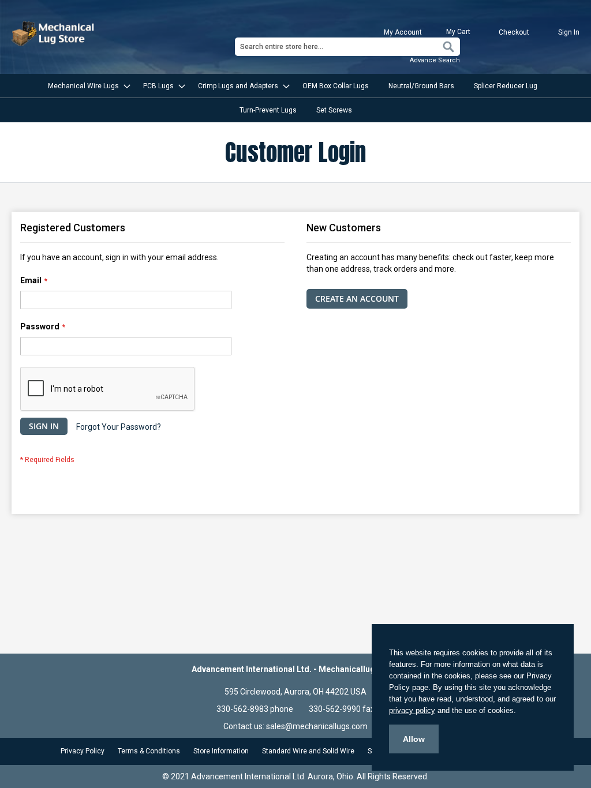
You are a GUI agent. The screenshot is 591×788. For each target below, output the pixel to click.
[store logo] (54, 33)
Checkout (514, 32)
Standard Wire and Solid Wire (308, 751)
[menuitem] (85, 86)
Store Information (221, 751)
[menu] (295, 98)
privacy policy (412, 710)
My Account (403, 32)
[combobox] (347, 46)
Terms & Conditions (149, 751)
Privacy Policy (82, 751)
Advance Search (435, 60)
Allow (414, 739)
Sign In (568, 32)
